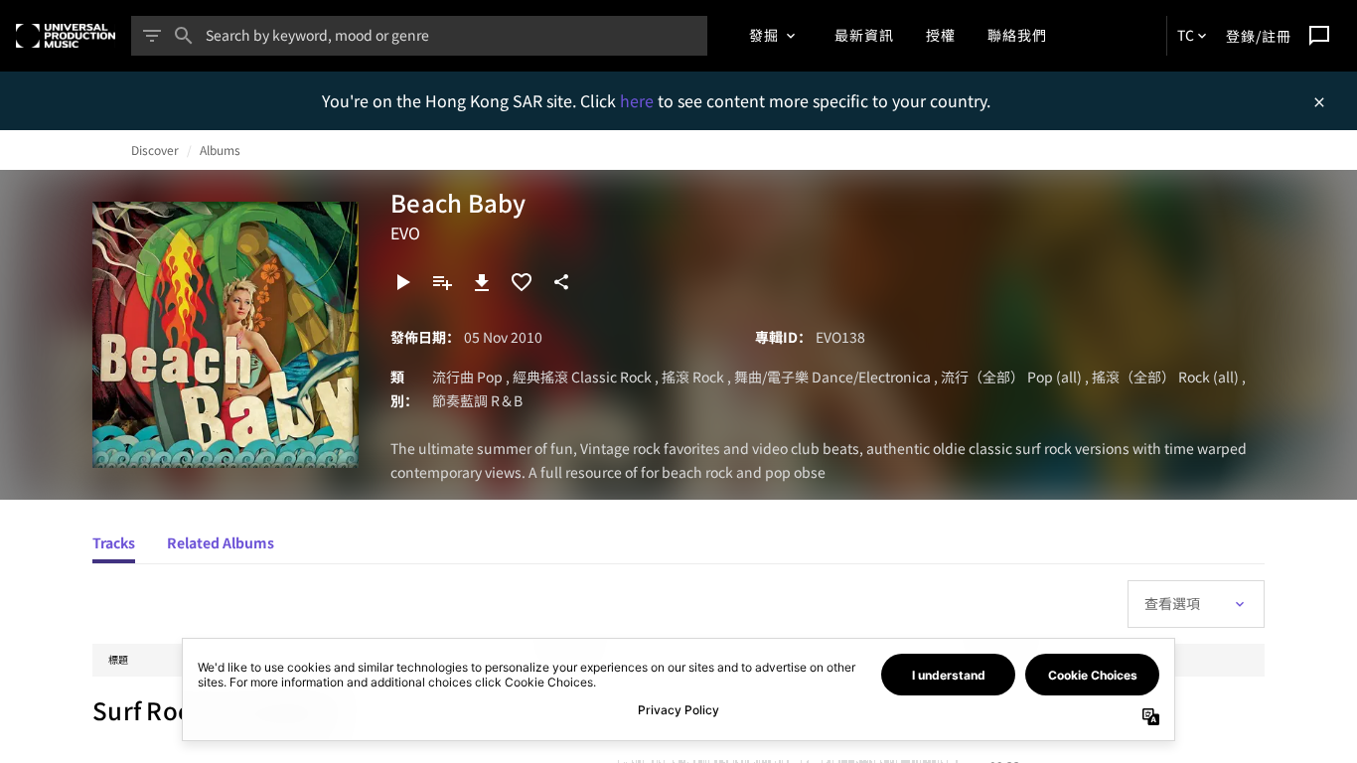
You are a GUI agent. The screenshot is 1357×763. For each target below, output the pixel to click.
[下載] (482, 282)
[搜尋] (184, 36)
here (639, 100)
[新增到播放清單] (442, 282)
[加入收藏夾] (521, 282)
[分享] (561, 282)
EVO (405, 232)
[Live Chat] (1319, 36)
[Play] (402, 282)
